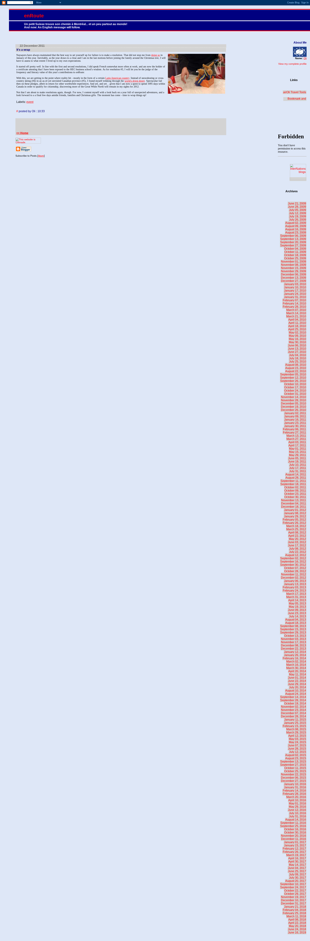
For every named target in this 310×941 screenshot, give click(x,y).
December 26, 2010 (293, 409)
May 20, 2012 (297, 538)
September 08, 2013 (293, 626)
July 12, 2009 (297, 213)
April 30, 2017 (297, 861)
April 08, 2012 (297, 532)
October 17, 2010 (295, 387)
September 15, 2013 (293, 629)
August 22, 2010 (295, 371)
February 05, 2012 (294, 519)
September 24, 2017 (293, 887)
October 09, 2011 (295, 490)
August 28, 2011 (295, 477)
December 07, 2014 (293, 713)
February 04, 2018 (294, 909)
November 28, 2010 (293, 400)
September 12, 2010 (293, 377)
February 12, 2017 (294, 848)
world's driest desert (135, 81)
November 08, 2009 (293, 264)
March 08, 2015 (296, 729)
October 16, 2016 (295, 829)
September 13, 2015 (293, 761)
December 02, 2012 (293, 577)
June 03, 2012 (297, 542)
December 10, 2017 (293, 900)
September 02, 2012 (293, 558)
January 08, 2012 (295, 513)
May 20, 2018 (297, 926)
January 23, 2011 (295, 422)
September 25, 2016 (293, 826)
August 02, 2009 (295, 222)
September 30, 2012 (293, 564)
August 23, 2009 (295, 232)
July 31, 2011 (297, 471)
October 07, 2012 (295, 568)
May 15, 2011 (297, 451)
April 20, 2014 (297, 671)
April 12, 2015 (297, 735)
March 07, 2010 (296, 309)
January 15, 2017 (295, 845)
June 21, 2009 (297, 203)
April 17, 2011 (297, 445)
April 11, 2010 (297, 322)
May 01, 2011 (297, 448)
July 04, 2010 (297, 355)
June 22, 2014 (297, 680)
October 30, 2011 (295, 497)
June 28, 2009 (297, 206)
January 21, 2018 (295, 906)
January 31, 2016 (295, 787)
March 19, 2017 (296, 855)
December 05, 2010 (293, 403)
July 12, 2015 (297, 751)
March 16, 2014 (296, 664)
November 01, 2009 (293, 261)
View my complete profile (292, 63)
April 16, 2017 (297, 858)
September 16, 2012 (293, 561)
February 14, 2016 (294, 790)
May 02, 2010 (297, 332)
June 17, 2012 (297, 545)
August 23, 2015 (295, 758)
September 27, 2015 (293, 764)
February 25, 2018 (294, 913)
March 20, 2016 (296, 797)
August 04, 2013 (295, 619)
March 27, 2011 (296, 438)
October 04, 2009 (295, 248)
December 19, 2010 (293, 406)
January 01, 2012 (295, 509)
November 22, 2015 (293, 774)
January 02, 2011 (295, 413)
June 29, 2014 (297, 684)
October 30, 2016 (295, 832)
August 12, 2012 (295, 555)
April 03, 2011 (297, 442)
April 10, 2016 (297, 800)
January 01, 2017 (295, 842)
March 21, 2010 (296, 316)
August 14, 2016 (295, 819)
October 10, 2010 (295, 384)
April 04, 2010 (297, 319)
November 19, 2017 (293, 897)
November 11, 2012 (293, 574)
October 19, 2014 (295, 703)
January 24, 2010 (295, 293)
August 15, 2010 (295, 368)
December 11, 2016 (293, 838)
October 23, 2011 (295, 493)
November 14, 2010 (293, 397)
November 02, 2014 (293, 706)
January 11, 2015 (295, 719)
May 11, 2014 (297, 674)
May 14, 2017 (297, 864)
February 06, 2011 (294, 429)
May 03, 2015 (297, 738)
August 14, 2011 (295, 474)
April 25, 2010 (297, 329)
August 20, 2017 (295, 880)
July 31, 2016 (297, 816)
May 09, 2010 (297, 335)
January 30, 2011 (295, 426)
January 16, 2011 (295, 419)
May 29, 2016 (297, 806)
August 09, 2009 (295, 226)
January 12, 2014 (295, 651)
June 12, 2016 (297, 809)
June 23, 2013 (297, 613)
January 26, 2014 (295, 655)
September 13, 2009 (293, 238)
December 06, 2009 (293, 274)
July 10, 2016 (297, 813)
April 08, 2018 (297, 919)
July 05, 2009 (297, 209)
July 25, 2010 (297, 361)
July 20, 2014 (297, 687)
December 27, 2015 (293, 780)
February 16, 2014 (294, 658)
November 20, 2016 (293, 835)
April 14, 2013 (297, 600)
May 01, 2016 (297, 803)
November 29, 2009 (293, 271)
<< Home (22, 133)
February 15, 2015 (294, 726)
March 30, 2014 (296, 668)
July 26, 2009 (297, 219)
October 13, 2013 (295, 635)
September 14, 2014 (293, 697)
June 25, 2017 (297, 871)
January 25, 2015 (295, 722)
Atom (41, 155)
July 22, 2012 (297, 551)
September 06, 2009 (293, 235)
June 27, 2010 (297, 351)
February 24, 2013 (294, 590)
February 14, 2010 (294, 303)
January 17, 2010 (295, 290)
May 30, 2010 (297, 342)
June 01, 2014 (297, 677)
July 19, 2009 (297, 216)
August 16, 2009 (295, 229)
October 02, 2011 (295, 487)
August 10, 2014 (295, 690)
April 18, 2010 (297, 326)
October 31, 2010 (295, 393)
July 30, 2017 (297, 877)
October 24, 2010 (295, 390)
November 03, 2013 (293, 638)
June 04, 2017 (297, 867)
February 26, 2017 (294, 851)
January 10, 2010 (295, 287)
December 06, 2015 (293, 777)
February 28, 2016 (294, 793)
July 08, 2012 (297, 548)
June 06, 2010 (297, 345)
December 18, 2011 (293, 506)
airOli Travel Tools (294, 92)
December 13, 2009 (293, 277)
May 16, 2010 (297, 338)
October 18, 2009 (295, 255)
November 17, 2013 (293, 642)
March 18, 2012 (296, 526)
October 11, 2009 (295, 251)
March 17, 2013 (296, 593)
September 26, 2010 (293, 380)
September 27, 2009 (293, 245)
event (29, 101)
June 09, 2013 (297, 609)
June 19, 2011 (297, 461)
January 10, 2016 (295, 784)
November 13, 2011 (293, 500)
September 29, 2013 (293, 632)
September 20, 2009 (293, 242)
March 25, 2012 (296, 529)
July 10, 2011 (297, 464)
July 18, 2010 (297, 358)
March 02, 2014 (296, 661)
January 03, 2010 (295, 284)
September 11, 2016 (293, 822)
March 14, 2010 (296, 313)
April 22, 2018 (297, 922)
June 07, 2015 (297, 745)
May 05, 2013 (297, 603)
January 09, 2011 (295, 416)
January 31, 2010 (295, 297)
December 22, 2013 (293, 648)
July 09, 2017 (297, 874)
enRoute (34, 15)
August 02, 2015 (295, 755)
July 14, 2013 (297, 616)
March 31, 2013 (296, 597)
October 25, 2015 (295, 771)
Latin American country (117, 78)
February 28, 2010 (294, 306)
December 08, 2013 (293, 645)
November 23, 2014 (293, 709)
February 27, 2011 (294, 432)
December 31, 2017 (293, 903)
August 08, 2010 (295, 364)
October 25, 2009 (295, 258)
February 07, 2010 (294, 300)
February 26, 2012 (294, 522)
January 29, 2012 (295, 516)
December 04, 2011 (293, 503)
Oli (305, 58)
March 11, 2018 (296, 916)
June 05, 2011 (297, 458)
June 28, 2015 (297, 748)
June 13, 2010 (297, 348)
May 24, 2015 (297, 742)
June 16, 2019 (297, 932)
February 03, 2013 (294, 587)
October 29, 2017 (295, 893)
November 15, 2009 (293, 268)
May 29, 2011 (297, 455)
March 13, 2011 (296, 435)
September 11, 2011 (293, 480)
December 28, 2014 (293, 716)
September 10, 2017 (293, 884)
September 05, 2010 (293, 374)
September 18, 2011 (293, 484)
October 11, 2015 (295, 768)
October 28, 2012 (295, 571)
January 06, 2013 (295, 580)
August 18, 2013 (295, 622)
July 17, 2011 (297, 468)
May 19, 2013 (297, 606)
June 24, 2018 (297, 929)
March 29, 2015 (296, 732)
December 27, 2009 (293, 280)
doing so (155, 55)
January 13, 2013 (295, 584)
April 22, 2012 (297, 535)
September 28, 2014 (293, 700)
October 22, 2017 (295, 890)
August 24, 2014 (295, 693)
